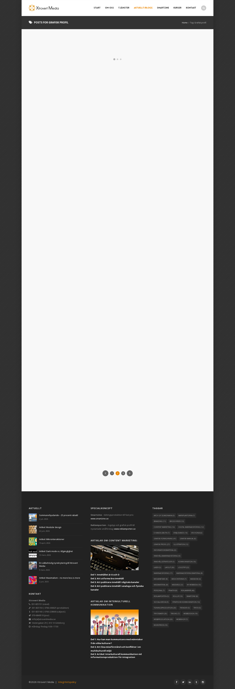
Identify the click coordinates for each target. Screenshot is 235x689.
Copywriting (118, 234)
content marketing (164, 527)
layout (169, 567)
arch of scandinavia (164, 515)
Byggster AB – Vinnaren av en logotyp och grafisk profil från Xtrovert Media (176, 136)
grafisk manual (188, 538)
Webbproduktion (175, 150)
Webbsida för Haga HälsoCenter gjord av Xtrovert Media (53, 54)
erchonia (196, 533)
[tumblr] (196, 682)
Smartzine (163, 8)
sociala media (161, 602)
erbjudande (180, 533)
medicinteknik (179, 579)
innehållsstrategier (164, 562)
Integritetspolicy (67, 682)
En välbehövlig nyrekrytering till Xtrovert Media (58, 564)
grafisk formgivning (165, 538)
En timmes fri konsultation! (107, 228)
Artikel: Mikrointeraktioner (51, 539)
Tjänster (123, 8)
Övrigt (121, 242)
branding (160, 521)
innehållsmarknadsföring (167, 556)
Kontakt (191, 8)
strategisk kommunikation (186, 602)
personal (159, 590)
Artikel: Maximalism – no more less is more (59, 577)
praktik (172, 590)
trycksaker (160, 613)
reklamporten (161, 596)
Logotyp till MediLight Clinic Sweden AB (176, 305)
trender (185, 608)
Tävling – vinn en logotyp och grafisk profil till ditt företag (55, 230)
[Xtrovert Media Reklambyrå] (44, 7)
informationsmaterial (165, 550)
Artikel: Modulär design (50, 527)
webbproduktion (163, 619)
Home (185, 22)
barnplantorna (186, 515)
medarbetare (161, 579)
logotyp (183, 567)
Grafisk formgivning (168, 148)
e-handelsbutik (162, 533)
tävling (175, 613)
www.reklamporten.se (125, 528)
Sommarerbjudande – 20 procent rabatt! (176, 228)
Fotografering (118, 237)
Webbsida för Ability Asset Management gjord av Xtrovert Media (117, 54)
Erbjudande (41, 239)
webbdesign (190, 613)
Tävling (192, 148)
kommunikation (187, 562)
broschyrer (177, 521)
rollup (178, 596)
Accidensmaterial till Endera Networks (53, 385)
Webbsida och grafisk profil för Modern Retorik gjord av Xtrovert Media (113, 389)
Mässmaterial (110, 242)
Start (97, 8)
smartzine (192, 596)
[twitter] (183, 682)
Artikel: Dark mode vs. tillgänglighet (56, 551)
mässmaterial (161, 585)
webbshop (182, 619)
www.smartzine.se (100, 518)
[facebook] (177, 682)
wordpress (160, 625)
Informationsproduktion (120, 240)
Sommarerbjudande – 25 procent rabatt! (58, 515)
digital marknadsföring (191, 527)
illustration (181, 544)
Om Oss (109, 8)
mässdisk (195, 579)
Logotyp (183, 148)
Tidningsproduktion (104, 244)
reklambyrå (187, 590)
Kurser (177, 8)
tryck (197, 608)
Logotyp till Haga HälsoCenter (171, 52)
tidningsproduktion (165, 608)
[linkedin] (190, 682)
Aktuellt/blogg (143, 8)
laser (157, 567)
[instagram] (203, 682)
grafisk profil (162, 544)
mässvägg (177, 585)
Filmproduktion (102, 237)
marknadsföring (163, 573)
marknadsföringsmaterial (189, 573)
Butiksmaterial (104, 234)
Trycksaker (160, 150)
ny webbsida (194, 585)
